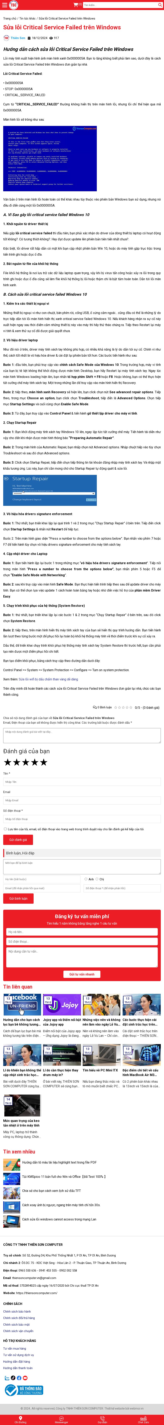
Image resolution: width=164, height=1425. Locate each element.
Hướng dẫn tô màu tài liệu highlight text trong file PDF (59, 1162)
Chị (102, 879)
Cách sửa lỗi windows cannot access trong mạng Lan (59, 1219)
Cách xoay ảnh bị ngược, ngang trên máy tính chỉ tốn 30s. (61, 1205)
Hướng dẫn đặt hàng (16, 1361)
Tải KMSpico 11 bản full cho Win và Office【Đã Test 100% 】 (64, 1177)
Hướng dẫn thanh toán (18, 1368)
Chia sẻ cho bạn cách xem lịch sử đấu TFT (51, 1191)
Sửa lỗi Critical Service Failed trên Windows (62, 27)
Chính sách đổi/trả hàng (19, 1318)
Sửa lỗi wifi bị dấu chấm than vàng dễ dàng (48, 679)
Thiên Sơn (18, 38)
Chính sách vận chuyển (18, 1331)
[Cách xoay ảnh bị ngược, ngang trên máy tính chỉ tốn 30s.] (11, 1207)
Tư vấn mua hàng (14, 1348)
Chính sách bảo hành (17, 1311)
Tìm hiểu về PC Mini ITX (100, 1070)
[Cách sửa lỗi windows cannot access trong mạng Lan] (11, 1221)
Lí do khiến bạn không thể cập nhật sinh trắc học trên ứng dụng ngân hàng (22, 1074)
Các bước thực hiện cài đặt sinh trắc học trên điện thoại (139, 1024)
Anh (91, 879)
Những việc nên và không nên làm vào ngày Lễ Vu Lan (101, 1024)
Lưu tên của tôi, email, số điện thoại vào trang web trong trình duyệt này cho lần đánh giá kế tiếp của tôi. (76, 829)
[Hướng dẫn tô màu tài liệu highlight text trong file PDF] (11, 1165)
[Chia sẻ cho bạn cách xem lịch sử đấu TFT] (11, 1193)
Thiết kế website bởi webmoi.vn (124, 1408)
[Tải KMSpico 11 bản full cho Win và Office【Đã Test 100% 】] (11, 1179)
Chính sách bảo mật (16, 1324)
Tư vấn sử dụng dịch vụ (18, 1355)
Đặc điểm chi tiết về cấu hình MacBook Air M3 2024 (140, 1074)
